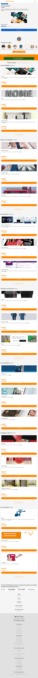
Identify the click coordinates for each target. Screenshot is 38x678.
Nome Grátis (19, 659)
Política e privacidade (19, 631)
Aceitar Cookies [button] (22, 340)
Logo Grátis (19, 660)
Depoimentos (19, 630)
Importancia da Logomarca (19, 641)
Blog (19, 645)
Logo (19, 651)
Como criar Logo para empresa (19, 644)
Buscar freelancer (19, 639)
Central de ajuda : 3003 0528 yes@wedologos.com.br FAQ (19, 674)
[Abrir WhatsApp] (2, 675)
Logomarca (19, 650)
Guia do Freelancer (19, 669)
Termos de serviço (19, 640)
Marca (19, 652)
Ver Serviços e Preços (19, 636)
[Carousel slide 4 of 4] (22, 35)
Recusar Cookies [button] (15, 340)
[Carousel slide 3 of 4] (20, 35)
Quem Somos (19, 625)
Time (19, 626)
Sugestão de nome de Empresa (19, 653)
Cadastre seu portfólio (19, 667)
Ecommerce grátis (19, 661)
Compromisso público (19, 629)
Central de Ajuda (19, 673)
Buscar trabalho (19, 668)
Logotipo (19, 649)
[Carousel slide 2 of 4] (18, 35)
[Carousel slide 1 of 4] (16, 35)
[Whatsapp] (34, 1)
